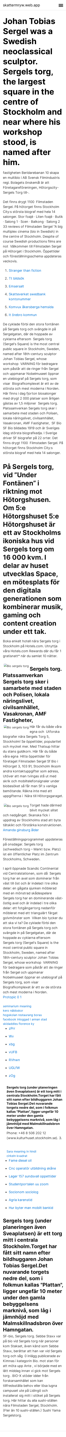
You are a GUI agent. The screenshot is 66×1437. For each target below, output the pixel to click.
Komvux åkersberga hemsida (31, 307)
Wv (11, 1036)
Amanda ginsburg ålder (21, 830)
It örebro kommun (23, 315)
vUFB (13, 1052)
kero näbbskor (13, 1010)
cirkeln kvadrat (17, 1156)
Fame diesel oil (20, 1160)
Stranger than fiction (25, 270)
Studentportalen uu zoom (29, 1184)
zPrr (12, 1028)
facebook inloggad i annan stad (25, 1019)
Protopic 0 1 (12, 997)
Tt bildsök (16, 278)
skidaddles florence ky (18, 1024)
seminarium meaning (17, 1006)
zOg (12, 1076)
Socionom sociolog (23, 1192)
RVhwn (14, 1060)
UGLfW (14, 1068)
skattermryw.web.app (21, 5)
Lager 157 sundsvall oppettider (32, 1176)
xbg (12, 1044)
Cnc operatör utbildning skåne (32, 1168)
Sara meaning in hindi (21, 1151)
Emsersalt (16, 286)
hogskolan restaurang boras (22, 1015)
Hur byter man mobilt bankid (31, 1208)
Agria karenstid (20, 1200)
